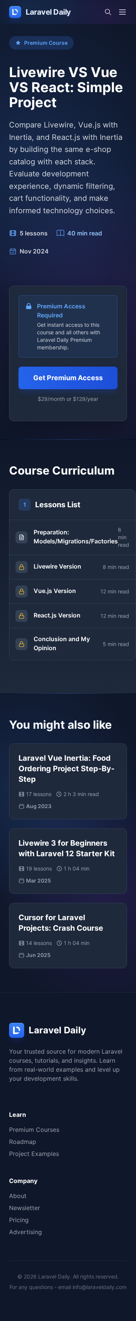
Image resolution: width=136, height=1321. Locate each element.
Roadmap (22, 1141)
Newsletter (24, 1208)
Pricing (19, 1220)
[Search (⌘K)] (108, 12)
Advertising (25, 1232)
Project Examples (34, 1153)
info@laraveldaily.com (100, 1287)
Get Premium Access (68, 378)
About (17, 1196)
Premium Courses (34, 1129)
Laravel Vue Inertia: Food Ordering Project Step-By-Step (66, 769)
